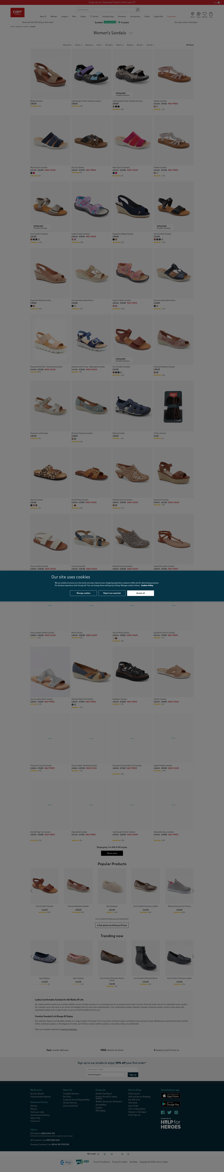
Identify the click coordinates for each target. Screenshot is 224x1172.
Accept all (140, 593)
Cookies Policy (147, 585)
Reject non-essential (112, 593)
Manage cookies (83, 593)
